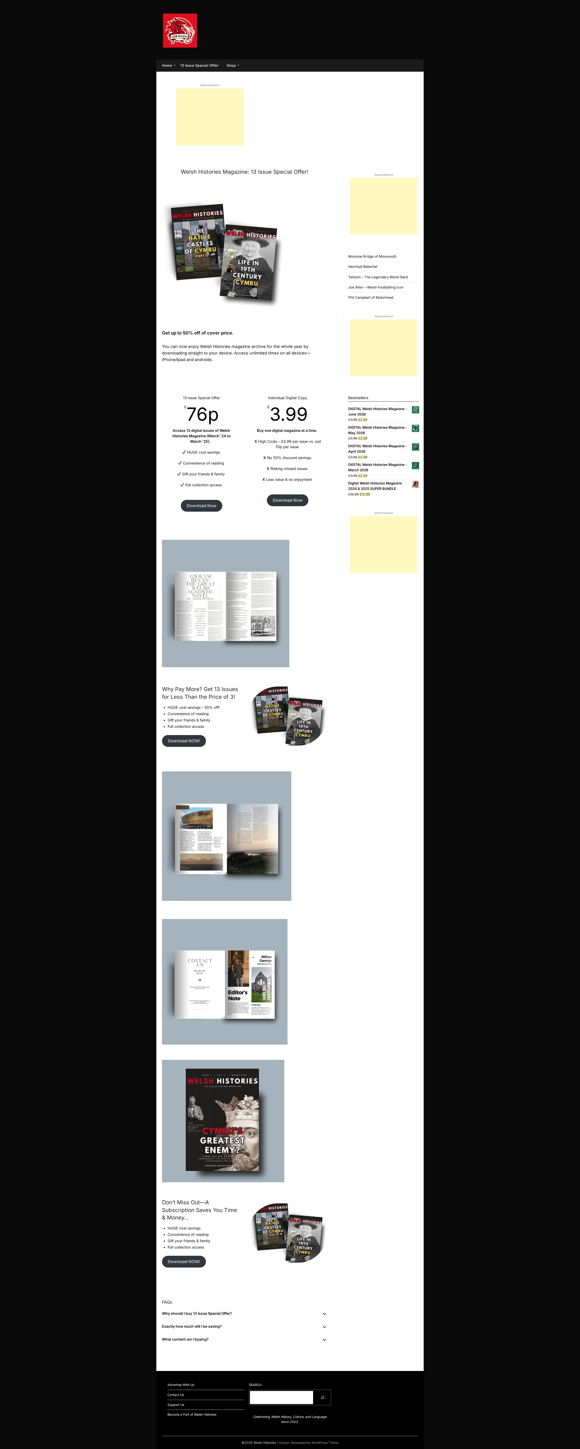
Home (167, 65)
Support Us (175, 1405)
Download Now (201, 505)
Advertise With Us (180, 1385)
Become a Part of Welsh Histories (191, 1414)
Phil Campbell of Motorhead (370, 297)
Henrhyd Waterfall (362, 266)
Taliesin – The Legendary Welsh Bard (378, 277)
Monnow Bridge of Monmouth (372, 256)
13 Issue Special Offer (199, 65)
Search (255, 1385)
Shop (231, 65)
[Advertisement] (210, 116)
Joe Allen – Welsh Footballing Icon (376, 287)
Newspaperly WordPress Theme (315, 1442)
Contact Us (175, 1395)
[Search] (322, 1397)
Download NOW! (184, 740)
